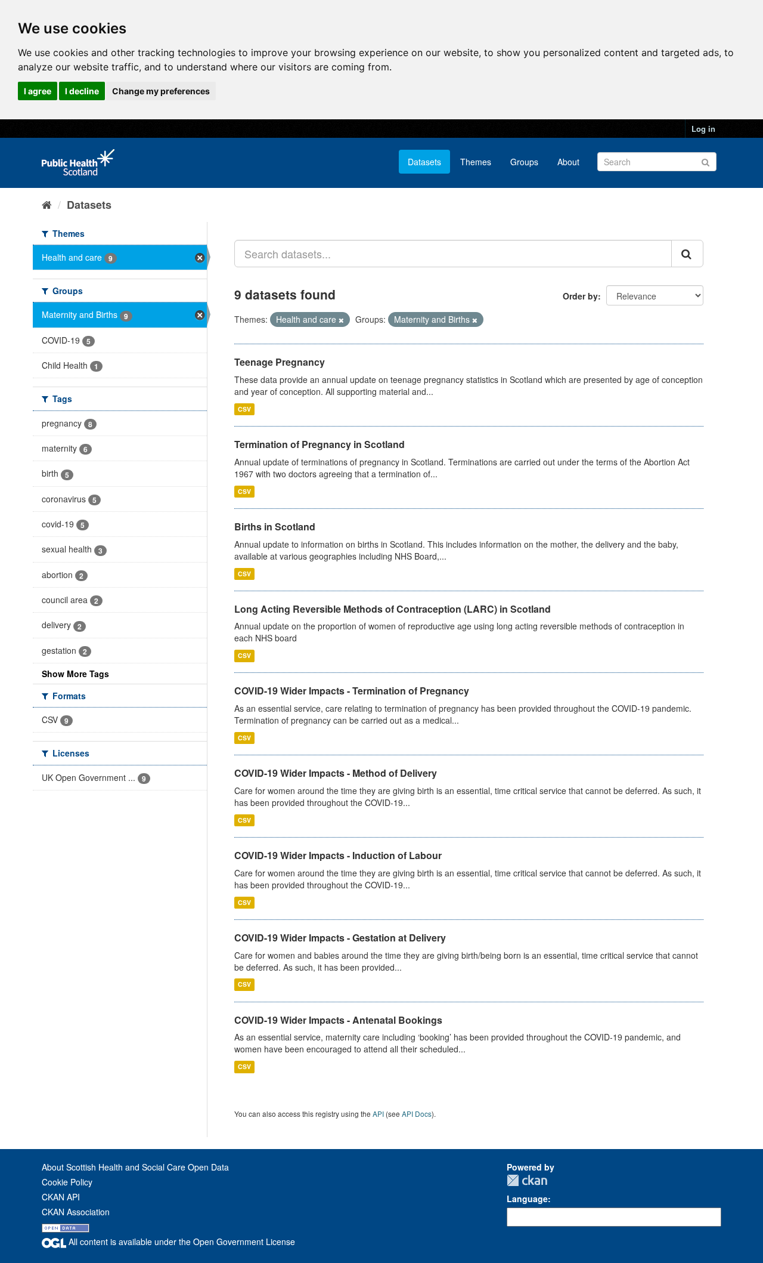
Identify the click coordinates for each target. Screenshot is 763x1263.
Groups (524, 162)
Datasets (424, 162)
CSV (244, 408)
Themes (475, 162)
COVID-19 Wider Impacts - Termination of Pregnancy (351, 690)
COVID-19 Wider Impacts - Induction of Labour (338, 855)
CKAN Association (76, 1212)
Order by (580, 296)
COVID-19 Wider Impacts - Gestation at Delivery (340, 937)
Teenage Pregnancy (279, 362)
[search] (687, 253)
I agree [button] (37, 91)
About (568, 162)
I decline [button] (82, 91)
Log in (703, 128)
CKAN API (61, 1197)
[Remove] (341, 320)
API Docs (417, 1113)
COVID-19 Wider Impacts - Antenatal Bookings (338, 1020)
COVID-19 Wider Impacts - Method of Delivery (335, 773)
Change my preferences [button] (161, 91)
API (378, 1113)
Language (527, 1199)
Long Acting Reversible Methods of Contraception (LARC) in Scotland (392, 609)
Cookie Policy (67, 1182)
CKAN (527, 1180)
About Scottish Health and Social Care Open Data (135, 1167)
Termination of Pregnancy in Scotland (319, 444)
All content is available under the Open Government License (180, 1241)
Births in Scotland (274, 526)
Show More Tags (75, 674)
